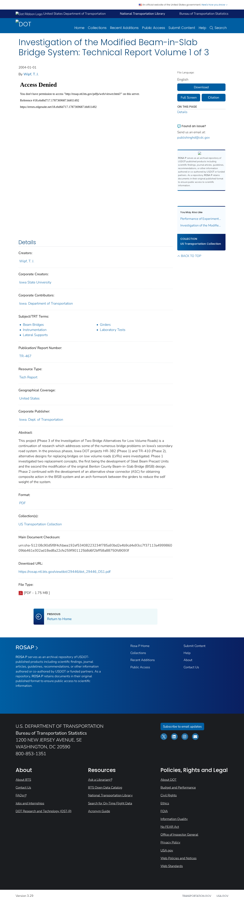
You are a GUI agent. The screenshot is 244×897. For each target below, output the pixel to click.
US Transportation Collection (40, 524)
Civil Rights (169, 795)
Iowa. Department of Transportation (46, 303)
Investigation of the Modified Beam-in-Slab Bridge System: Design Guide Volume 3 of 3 (201, 225)
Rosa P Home (139, 646)
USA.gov (167, 850)
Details (182, 112)
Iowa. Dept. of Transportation (41, 419)
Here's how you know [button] (213, 4)
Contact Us (191, 667)
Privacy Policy (170, 842)
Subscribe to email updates (182, 726)
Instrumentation (35, 329)
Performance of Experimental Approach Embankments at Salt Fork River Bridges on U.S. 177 (201, 219)
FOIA (164, 811)
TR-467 (25, 356)
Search (221, 27)
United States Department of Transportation (74, 13)
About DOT (169, 779)
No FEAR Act (170, 827)
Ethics (165, 803)
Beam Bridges (33, 324)
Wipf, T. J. (31, 74)
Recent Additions (124, 27)
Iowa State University (35, 282)
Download (201, 87)
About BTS (23, 779)
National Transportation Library (110, 795)
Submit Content (182, 27)
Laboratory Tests (112, 329)
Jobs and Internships (30, 803)
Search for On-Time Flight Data (110, 803)
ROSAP (25, 647)
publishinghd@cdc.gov (193, 137)
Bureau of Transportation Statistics (203, 13)
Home (79, 27)
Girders (105, 324)
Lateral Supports (35, 335)
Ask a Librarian (98, 779)
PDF (22, 503)
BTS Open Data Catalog (105, 787)
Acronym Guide (99, 811)
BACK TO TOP (191, 256)
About (188, 660)
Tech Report (28, 377)
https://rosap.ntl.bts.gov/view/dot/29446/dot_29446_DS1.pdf (64, 571)
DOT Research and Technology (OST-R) (43, 811)
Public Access (153, 27)
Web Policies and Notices (179, 858)
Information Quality (174, 819)
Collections (97, 27)
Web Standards (172, 866)
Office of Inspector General (179, 834)
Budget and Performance (178, 787)
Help (202, 27)
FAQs (19, 795)
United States (29, 398)
